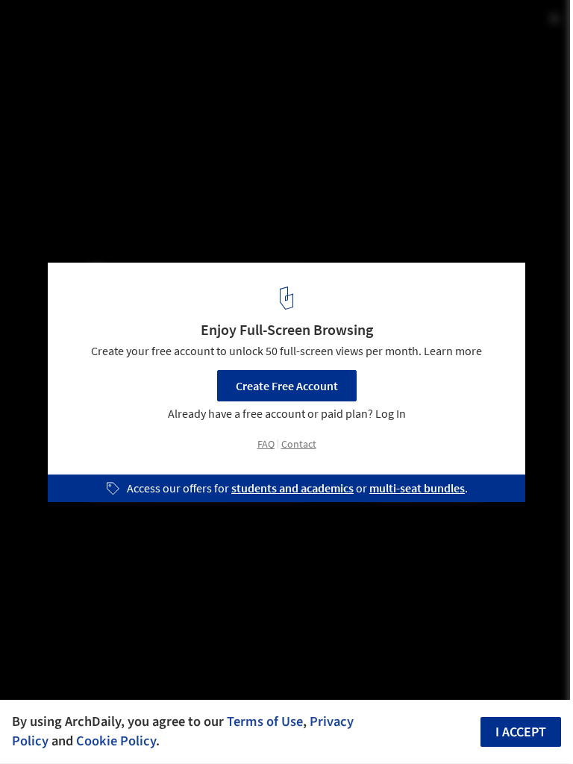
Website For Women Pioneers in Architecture (182, 27)
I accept (520, 732)
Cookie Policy (116, 741)
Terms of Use (265, 721)
